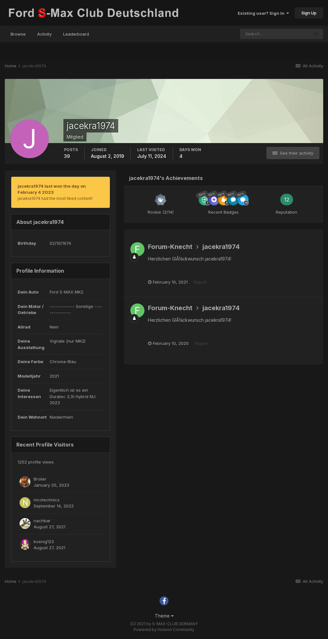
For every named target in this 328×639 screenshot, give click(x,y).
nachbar (42, 520)
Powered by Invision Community (164, 629)
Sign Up (308, 12)
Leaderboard (76, 34)
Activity (44, 34)
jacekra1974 (221, 247)
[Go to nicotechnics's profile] (25, 502)
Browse (18, 34)
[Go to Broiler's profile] (25, 481)
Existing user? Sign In (262, 13)
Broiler (40, 478)
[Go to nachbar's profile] (25, 523)
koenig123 (44, 541)
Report (200, 282)
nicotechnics (47, 499)
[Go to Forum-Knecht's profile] (137, 249)
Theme (163, 615)
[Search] (316, 34)
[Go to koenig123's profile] (25, 544)
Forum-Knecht (170, 247)
